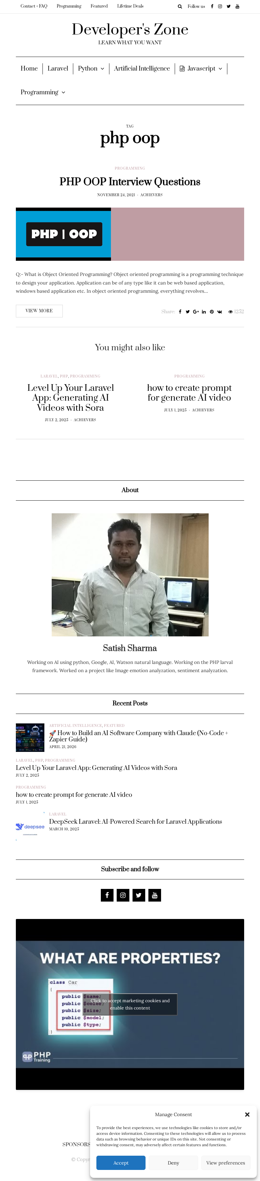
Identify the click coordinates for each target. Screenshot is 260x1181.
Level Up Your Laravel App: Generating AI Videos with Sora (96, 768)
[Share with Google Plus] (196, 312)
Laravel (58, 69)
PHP (64, 376)
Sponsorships (82, 1144)
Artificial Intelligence (142, 69)
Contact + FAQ (34, 6)
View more (39, 311)
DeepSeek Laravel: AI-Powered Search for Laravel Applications (135, 822)
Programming (69, 6)
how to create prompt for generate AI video (74, 795)
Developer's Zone (130, 30)
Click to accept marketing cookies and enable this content (130, 1004)
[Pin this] (212, 312)
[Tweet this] (188, 312)
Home (29, 69)
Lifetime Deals (130, 6)
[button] (247, 1114)
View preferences (225, 1163)
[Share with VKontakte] (220, 312)
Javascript (201, 69)
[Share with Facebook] (180, 312)
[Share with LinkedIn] (204, 312)
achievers (151, 195)
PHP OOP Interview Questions (130, 182)
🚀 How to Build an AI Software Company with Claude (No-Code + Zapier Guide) (138, 736)
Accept (121, 1163)
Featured (99, 6)
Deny (173, 1163)
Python (87, 69)
